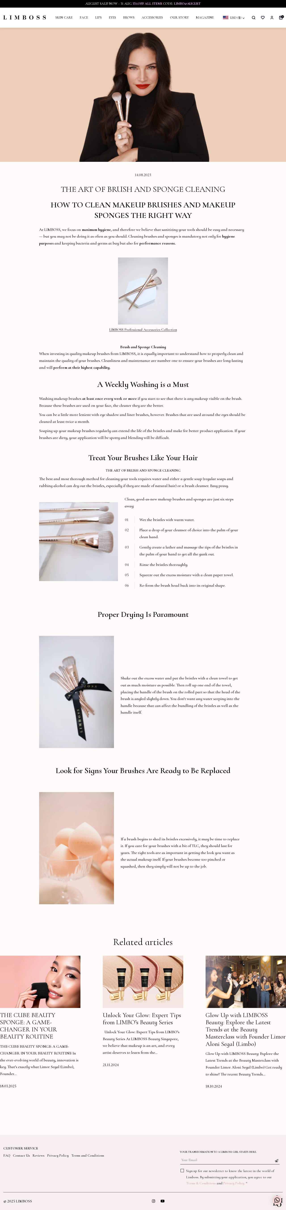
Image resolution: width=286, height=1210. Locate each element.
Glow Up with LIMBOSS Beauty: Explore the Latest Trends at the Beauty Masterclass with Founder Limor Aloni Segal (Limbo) (246, 1029)
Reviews (38, 1155)
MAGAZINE (205, 17)
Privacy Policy (58, 1155)
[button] (277, 1200)
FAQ (6, 1155)
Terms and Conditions (87, 1155)
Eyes (112, 17)
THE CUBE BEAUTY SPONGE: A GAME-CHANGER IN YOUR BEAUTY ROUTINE (28, 1026)
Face (84, 17)
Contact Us (21, 1155)
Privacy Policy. (234, 1183)
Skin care (64, 17)
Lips (98, 17)
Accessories (152, 17)
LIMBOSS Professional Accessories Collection (143, 329)
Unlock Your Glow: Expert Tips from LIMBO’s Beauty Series (142, 1018)
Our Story (179, 17)
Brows (129, 17)
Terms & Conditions (201, 1183)
